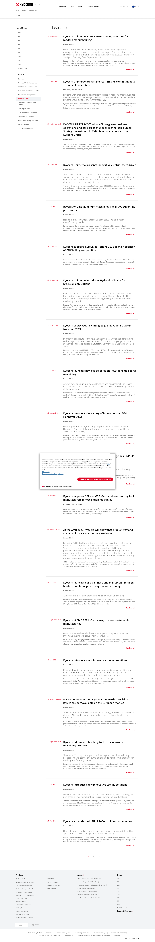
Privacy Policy (46, 472)
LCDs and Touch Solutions (27, 113)
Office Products (51, 889)
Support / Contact (92, 6)
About (72, 6)
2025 (19, 36)
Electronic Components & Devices (27, 104)
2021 (19, 52)
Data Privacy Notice (35, 933)
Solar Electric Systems (26, 117)
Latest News (22, 28)
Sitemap (117, 936)
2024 (19, 40)
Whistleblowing (99, 933)
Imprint (48, 933)
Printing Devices (24, 109)
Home (17, 10)
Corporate (21, 79)
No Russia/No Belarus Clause (49, 936)
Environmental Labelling (118, 933)
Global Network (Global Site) (86, 891)
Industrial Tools (23, 99)
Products (62, 6)
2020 (19, 56)
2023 (19, 44)
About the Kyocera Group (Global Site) (89, 879)
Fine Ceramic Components (27, 87)
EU (136, 7)
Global (37, 925)
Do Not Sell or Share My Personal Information (94, 936)
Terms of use (68, 936)
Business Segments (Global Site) (87, 882)
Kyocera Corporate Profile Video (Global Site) (91, 885)
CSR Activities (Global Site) (86, 888)
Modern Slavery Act (62, 933)
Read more (130, 69)
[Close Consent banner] (112, 456)
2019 (19, 60)
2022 (19, 48)
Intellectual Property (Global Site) (88, 898)
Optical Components (25, 128)
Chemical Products (22, 898)
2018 (19, 64)
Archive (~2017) (23, 68)
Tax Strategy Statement (82, 933)
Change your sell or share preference (52, 474)
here (108, 464)
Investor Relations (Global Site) (87, 895)
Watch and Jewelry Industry (28, 121)
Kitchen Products (24, 124)
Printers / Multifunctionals (27, 83)
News (80, 6)
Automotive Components (27, 95)
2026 (19, 33)
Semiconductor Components (28, 91)
